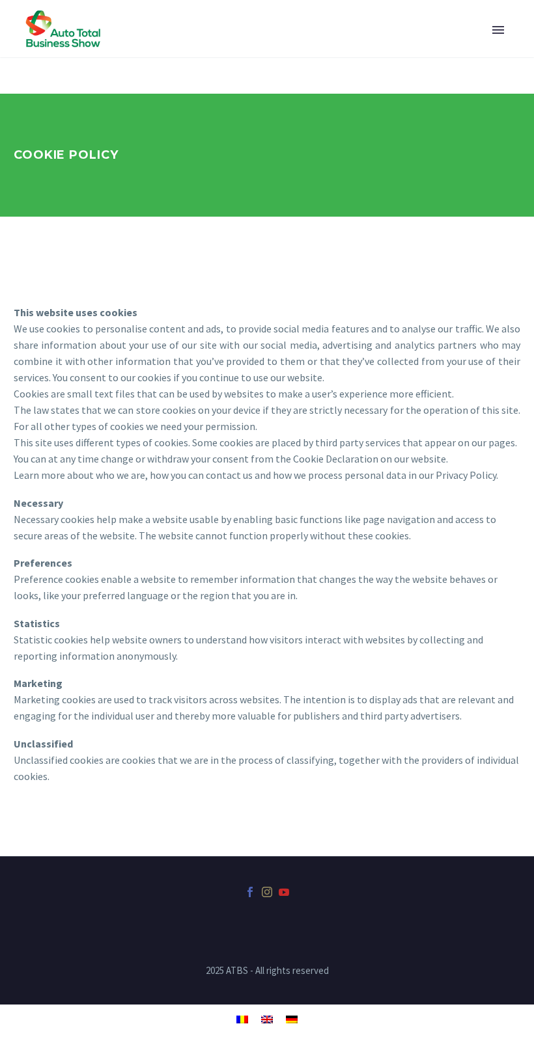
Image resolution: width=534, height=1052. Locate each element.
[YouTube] (284, 892)
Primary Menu (498, 30)
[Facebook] (250, 892)
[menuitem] (242, 1018)
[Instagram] (267, 892)
